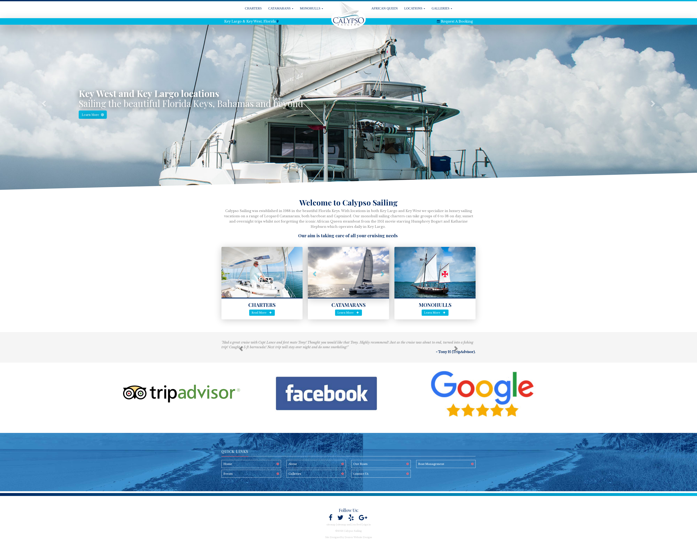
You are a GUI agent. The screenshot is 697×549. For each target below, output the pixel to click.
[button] (42, 104)
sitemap (331, 524)
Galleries (441, 8)
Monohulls (310, 8)
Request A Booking (457, 21)
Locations (413, 8)
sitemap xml (344, 524)
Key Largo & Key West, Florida (250, 21)
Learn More (100, 114)
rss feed (357, 524)
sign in (367, 524)
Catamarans (280, 8)
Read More (259, 312)
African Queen (384, 8)
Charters (253, 8)
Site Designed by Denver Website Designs (348, 537)
